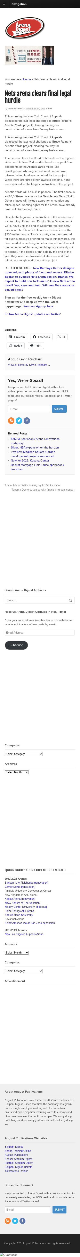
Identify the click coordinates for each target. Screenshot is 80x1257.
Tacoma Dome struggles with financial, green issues (42, 489)
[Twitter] (19, 421)
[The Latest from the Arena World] (25, 38)
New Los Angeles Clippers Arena (24, 934)
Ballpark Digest (14, 1146)
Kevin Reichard (15, 108)
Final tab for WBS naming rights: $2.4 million (33, 485)
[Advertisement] (40, 541)
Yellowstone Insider (16, 1170)
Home (27, 79)
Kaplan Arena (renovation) (20, 898)
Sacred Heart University (19, 914)
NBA (50, 108)
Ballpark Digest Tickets (18, 1166)
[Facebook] (27, 421)
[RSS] (11, 421)
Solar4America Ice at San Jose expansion (30, 922)
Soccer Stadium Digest (18, 1158)
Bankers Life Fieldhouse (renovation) (26, 882)
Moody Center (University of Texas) (26, 906)
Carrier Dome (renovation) (20, 886)
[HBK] (29, 62)
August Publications (17, 1154)
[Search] (70, 600)
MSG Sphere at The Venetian (22, 902)
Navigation (19, 4)
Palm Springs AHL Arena (19, 910)
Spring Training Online (18, 1150)
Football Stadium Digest (19, 1162)
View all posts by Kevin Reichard (29, 364)
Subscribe (16, 645)
